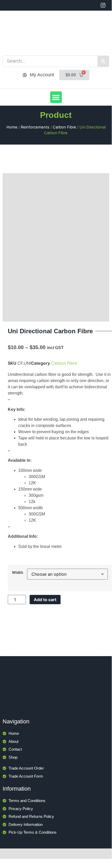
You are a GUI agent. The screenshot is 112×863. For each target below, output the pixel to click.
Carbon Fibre (64, 127)
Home (11, 127)
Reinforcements (35, 127)
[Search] (103, 61)
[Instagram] (103, 5)
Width (17, 572)
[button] (56, 97)
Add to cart (45, 599)
